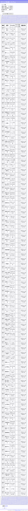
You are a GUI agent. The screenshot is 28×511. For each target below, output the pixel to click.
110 (21, 18)
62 (1, 17)
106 (16, 18)
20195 (6, 506)
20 (17, 15)
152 (18, 20)
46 (14, 16)
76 (14, 17)
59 (25, 16)
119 (5, 19)
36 (5, 16)
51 (18, 16)
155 (22, 20)
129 (17, 19)
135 (24, 19)
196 (18, 22)
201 (24, 22)
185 (4, 22)
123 (10, 19)
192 (13, 22)
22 (19, 15)
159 (27, 20)
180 (26, 21)
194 (15, 22)
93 (2, 18)
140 (4, 20)
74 (12, 17)
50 (17, 16)
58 (24, 16)
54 (21, 16)
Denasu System (18, 510)
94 (3, 18)
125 (12, 19)
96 (5, 18)
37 (6, 16)
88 (24, 17)
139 (2, 20)
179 (24, 21)
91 (27, 17)
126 (13, 19)
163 (5, 21)
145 (10, 20)
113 (24, 18)
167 (10, 21)
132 (21, 19)
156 (23, 20)
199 (22, 22)
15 (13, 15)
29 (25, 15)
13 (11, 15)
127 (15, 19)
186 (6, 22)
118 (4, 19)
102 (11, 18)
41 (9, 16)
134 (23, 19)
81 (18, 17)
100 (8, 18)
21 (18, 15)
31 (27, 15)
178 (23, 21)
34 (3, 16)
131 (19, 19)
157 (24, 20)
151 (17, 20)
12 (10, 15)
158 (26, 20)
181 (27, 21)
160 (1, 21)
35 (4, 16)
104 (13, 18)
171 (15, 21)
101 (10, 18)
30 (26, 15)
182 (1, 22)
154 (21, 20)
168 (11, 21)
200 (23, 22)
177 (22, 21)
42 (10, 16)
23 (20, 15)
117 (2, 19)
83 (20, 17)
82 (19, 17)
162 (4, 21)
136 (26, 19)
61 (27, 16)
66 (5, 17)
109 (19, 18)
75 (13, 17)
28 (24, 15)
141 (5, 20)
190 (11, 22)
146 (11, 20)
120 (6, 19)
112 (23, 18)
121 (7, 19)
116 (1, 19)
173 (17, 21)
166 (8, 21)
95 (4, 18)
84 (21, 17)
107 (17, 18)
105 (15, 18)
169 (12, 21)
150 (16, 20)
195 (17, 22)
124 (11, 19)
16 (14, 15)
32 (1, 16)
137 (27, 19)
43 (11, 16)
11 (9, 15)
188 (8, 22)
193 (14, 22)
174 (18, 21)
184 (3, 22)
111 (22, 18)
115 (27, 18)
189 (9, 22)
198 (20, 22)
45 (13, 16)
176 (21, 21)
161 (2, 21)
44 (12, 16)
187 (7, 22)
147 (12, 20)
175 (19, 21)
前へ (2, 15)
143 (7, 20)
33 (2, 16)
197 (19, 22)
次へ (27, 22)
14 (12, 15)
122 (8, 19)
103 (12, 18)
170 (13, 21)
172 (16, 21)
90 (26, 17)
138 (1, 20)
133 (22, 19)
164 (6, 21)
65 (4, 17)
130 (18, 19)
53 (20, 16)
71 (9, 17)
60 (26, 16)
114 (26, 18)
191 (12, 22)
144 (8, 20)
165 (7, 21)
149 (15, 20)
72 (10, 17)
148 (13, 20)
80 (17, 17)
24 (21, 15)
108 (18, 18)
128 (16, 19)
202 (25, 22)
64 (3, 17)
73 (11, 17)
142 (6, 20)
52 (19, 16)
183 (2, 22)
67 (6, 17)
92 (1, 18)
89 (25, 17)
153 (19, 20)
